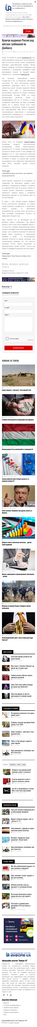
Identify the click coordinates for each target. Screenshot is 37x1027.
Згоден (28, 31)
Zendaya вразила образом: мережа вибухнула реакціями (21, 676)
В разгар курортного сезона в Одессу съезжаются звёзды (21, 780)
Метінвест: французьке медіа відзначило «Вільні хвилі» (20, 839)
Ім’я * (6, 300)
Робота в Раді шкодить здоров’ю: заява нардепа (21, 742)
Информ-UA (25, 74)
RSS (4, 1014)
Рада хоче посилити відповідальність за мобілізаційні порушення (23, 811)
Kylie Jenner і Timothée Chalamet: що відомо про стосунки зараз (22, 667)
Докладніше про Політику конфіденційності (17, 26)
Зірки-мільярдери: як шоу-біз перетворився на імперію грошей (21, 695)
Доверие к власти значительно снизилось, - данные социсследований (16, 543)
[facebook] (7, 994)
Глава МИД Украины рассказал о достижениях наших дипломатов (17, 175)
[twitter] (4, 994)
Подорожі (12, 764)
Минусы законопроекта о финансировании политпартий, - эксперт (18, 575)
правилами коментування (13, 17)
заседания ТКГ (27, 57)
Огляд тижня (8, 861)
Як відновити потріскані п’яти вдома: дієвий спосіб (22, 714)
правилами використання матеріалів (17, 15)
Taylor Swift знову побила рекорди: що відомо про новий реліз (22, 686)
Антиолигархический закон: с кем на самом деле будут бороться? (17, 639)
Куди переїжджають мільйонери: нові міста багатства (22, 752)
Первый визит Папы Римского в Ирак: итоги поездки (16, 257)
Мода (23, 764)
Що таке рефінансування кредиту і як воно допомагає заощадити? (23, 867)
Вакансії (6, 1003)
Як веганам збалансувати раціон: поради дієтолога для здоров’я (21, 895)
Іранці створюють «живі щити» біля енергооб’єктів (16, 390)
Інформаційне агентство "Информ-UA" (14, 1020)
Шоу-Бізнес (7, 652)
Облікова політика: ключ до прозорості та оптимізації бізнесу (21, 886)
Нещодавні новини (10, 708)
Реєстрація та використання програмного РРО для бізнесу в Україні (21, 906)
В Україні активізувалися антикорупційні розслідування (18, 420)
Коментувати (18, 348)
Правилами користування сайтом (16, 13)
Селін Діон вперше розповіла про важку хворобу (21, 658)
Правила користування (11, 1007)
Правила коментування (11, 1012)
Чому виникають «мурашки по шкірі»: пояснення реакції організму (23, 829)
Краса (19, 764)
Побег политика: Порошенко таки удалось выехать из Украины (17, 512)
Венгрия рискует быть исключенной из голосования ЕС (17, 449)
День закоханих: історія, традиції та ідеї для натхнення (22, 877)
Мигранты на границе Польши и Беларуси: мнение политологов (16, 607)
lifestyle (5, 764)
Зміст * (7, 315)
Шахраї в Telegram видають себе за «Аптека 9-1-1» (22, 820)
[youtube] (11, 994)
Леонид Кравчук (29, 142)
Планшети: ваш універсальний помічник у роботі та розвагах (21, 771)
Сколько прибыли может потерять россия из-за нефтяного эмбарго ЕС (15, 480)
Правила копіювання (10, 1010)
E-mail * (7, 307)
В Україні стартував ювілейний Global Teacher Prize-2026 (23, 724)
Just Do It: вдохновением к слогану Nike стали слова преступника (23, 790)
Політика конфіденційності (12, 1005)
